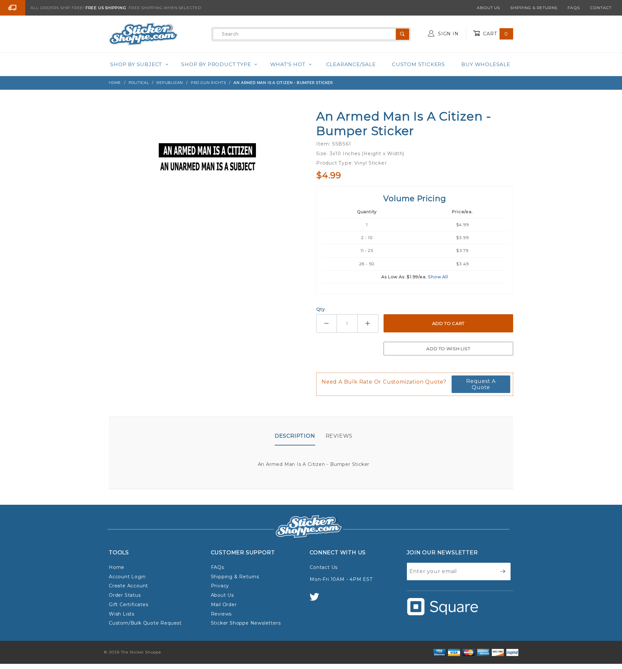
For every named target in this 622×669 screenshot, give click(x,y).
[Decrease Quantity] (326, 323)
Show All (438, 276)
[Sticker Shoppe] (143, 34)
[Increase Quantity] (368, 323)
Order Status (125, 595)
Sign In (447, 34)
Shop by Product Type (216, 64)
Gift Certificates (128, 604)
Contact (601, 7)
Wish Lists (121, 614)
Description (295, 436)
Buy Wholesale (485, 64)
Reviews (339, 436)
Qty (320, 309)
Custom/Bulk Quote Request (145, 623)
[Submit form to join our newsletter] (503, 571)
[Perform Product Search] (402, 34)
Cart (494, 34)
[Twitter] (317, 600)
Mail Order (224, 604)
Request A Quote (481, 384)
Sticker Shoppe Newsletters (246, 623)
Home (116, 567)
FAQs (574, 7)
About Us (488, 7)
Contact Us (324, 567)
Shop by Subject (136, 64)
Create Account (128, 586)
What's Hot (287, 64)
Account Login (127, 577)
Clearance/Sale (351, 64)
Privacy (220, 586)
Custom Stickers (418, 64)
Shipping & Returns (533, 7)
